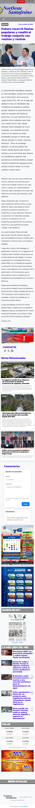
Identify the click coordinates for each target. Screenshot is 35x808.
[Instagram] (29, 1)
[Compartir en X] (8, 350)
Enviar (25, 504)
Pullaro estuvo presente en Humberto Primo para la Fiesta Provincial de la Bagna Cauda (16, 452)
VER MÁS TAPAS (17, 642)
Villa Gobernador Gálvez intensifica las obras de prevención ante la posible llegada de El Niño (16, 415)
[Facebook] (26, 1)
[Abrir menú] (3, 19)
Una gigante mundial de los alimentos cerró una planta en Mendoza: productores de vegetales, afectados (15, 381)
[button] (15, 1)
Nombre (8, 476)
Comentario (9, 484)
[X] (32, 1)
